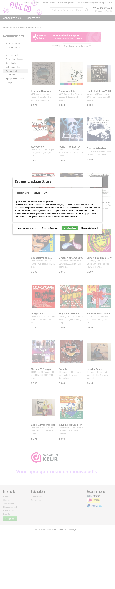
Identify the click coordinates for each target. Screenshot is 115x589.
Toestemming (23, 193)
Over (46, 193)
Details (37, 193)
